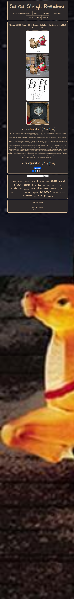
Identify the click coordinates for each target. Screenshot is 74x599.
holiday (13, 181)
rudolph (20, 181)
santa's (46, 189)
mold (62, 181)
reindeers (50, 196)
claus (27, 184)
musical (62, 192)
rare (11, 192)
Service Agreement (37, 210)
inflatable (27, 195)
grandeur (61, 189)
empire (42, 181)
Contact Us (37, 205)
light (16, 193)
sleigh (18, 184)
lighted (34, 180)
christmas (16, 188)
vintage (41, 195)
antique (20, 193)
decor (53, 189)
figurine (35, 192)
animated (55, 192)
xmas (47, 181)
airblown (27, 181)
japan (48, 185)
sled (60, 185)
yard (33, 188)
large (44, 185)
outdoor (27, 192)
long (35, 196)
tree (53, 185)
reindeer (45, 191)
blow (39, 188)
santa (54, 180)
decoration (36, 185)
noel (56, 185)
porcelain (26, 189)
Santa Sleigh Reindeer (38, 202)
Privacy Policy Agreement (37, 207)
